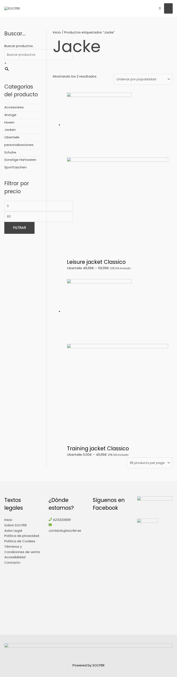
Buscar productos (18, 46)
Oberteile (11, 137)
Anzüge (10, 114)
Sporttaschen (15, 167)
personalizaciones (18, 144)
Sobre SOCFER (15, 525)
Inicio (57, 32)
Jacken (10, 129)
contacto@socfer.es (65, 530)
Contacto (12, 562)
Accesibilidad (14, 557)
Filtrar (19, 228)
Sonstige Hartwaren (20, 159)
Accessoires (14, 107)
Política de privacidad (21, 535)
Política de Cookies (19, 541)
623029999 (61, 519)
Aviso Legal (13, 530)
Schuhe (10, 152)
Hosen (9, 122)
